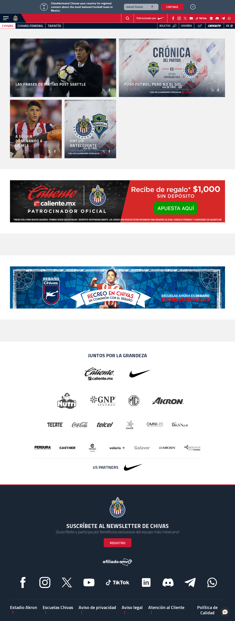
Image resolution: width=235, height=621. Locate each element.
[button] (225, 612)
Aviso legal (132, 607)
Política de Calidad (207, 610)
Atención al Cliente (166, 607)
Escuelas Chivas (58, 607)
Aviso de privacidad (97, 607)
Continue (172, 7)
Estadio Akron (23, 607)
